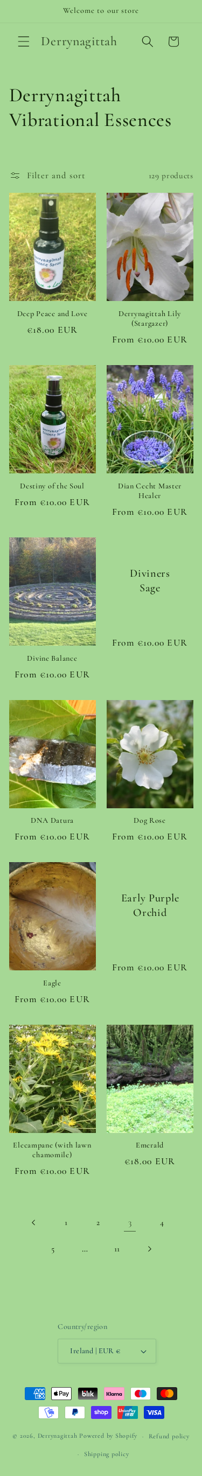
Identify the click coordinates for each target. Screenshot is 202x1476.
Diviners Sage (150, 580)
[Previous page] (34, 1222)
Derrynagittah (58, 1436)
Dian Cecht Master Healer (150, 490)
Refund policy (169, 1436)
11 (117, 1249)
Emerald (150, 1145)
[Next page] (149, 1249)
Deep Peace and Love (52, 313)
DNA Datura (52, 820)
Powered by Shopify (108, 1436)
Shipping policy (106, 1454)
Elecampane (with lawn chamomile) (52, 1150)
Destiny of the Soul (52, 486)
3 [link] (130, 1222)
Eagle (52, 983)
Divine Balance (52, 658)
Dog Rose (150, 820)
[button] (24, 41)
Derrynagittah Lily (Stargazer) (150, 318)
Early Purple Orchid (150, 905)
